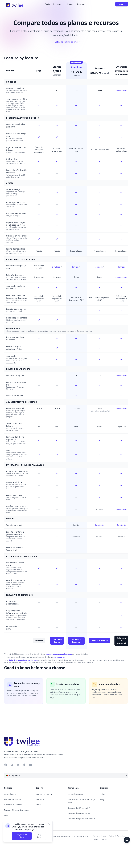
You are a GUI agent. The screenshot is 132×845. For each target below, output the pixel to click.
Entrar (120, 4)
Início (47, 4)
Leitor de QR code (75, 794)
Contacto (40, 799)
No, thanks (39, 835)
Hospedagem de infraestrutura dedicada (16, 611)
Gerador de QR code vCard (79, 813)
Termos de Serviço (99, 836)
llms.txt (104, 839)
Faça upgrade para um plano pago (59, 654)
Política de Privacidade (117, 836)
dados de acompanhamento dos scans (23, 660)
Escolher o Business (99, 640)
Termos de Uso (59, 657)
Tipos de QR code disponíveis (17, 810)
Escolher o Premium (76, 640)
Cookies (95, 839)
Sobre (102, 794)
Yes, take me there (21, 835)
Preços (70, 4)
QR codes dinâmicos (15, 88)
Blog (102, 799)
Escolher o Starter (57, 640)
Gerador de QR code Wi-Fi (79, 808)
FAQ (6, 815)
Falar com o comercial (121, 640)
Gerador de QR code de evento (81, 818)
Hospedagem (10, 794)
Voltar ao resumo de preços (66, 42)
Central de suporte (44, 794)
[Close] (49, 824)
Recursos (57, 4)
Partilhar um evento (12, 799)
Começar (39, 640)
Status (39, 804)
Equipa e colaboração (18, 369)
